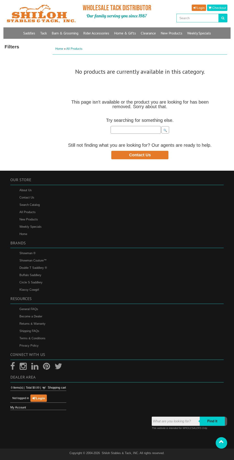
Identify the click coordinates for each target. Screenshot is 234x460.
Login (200, 7)
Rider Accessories (96, 33)
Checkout (218, 7)
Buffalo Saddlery (30, 275)
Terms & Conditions (32, 338)
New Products (28, 219)
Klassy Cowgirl (29, 289)
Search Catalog (29, 204)
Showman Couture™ (33, 260)
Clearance (148, 33)
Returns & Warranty (32, 323)
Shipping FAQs (29, 331)
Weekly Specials (30, 226)
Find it (212, 421)
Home (59, 48)
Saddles (29, 33)
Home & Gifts (125, 33)
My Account (18, 407)
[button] (221, 443)
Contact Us (140, 155)
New (171, 33)
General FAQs (28, 309)
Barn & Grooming (65, 33)
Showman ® (27, 253)
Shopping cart (57, 387)
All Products (74, 48)
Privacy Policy (29, 345)
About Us (25, 190)
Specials (199, 33)
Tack (43, 33)
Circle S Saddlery (31, 282)
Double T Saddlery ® (33, 267)
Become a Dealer (30, 316)
